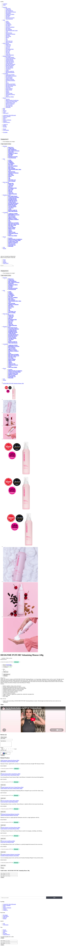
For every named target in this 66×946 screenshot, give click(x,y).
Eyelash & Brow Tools (10, 102)
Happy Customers (6, 116)
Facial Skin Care (9, 106)
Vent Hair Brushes (9, 67)
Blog (4, 108)
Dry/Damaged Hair (10, 49)
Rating (2, 747)
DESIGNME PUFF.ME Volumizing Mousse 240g (13, 383)
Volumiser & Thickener (10, 34)
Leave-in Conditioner (10, 27)
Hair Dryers (8, 8)
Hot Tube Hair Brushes (10, 64)
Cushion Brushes (9, 63)
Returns (4, 125)
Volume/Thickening (10, 54)
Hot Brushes (8, 13)
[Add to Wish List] (1, 786)
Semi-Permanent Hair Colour (12, 30)
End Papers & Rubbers (10, 80)
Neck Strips (8, 87)
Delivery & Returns (7, 119)
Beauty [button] (4, 98)
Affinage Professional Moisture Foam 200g (9, 815)
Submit (2, 944)
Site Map (5, 126)
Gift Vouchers (6, 130)
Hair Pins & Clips (9, 86)
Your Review (3, 741)
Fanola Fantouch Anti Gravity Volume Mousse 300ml (11, 788)
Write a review (9, 658)
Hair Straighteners (9, 10)
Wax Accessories (9, 104)
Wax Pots (8, 16)
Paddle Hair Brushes (10, 61)
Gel (6, 38)
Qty (4, 669)
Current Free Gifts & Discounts (9, 115)
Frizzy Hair (8, 50)
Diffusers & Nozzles (10, 79)
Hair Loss (8, 51)
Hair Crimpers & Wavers (11, 11)
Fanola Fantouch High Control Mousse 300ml (10, 775)
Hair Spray (8, 35)
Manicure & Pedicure (10, 103)
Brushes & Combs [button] (7, 56)
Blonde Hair (8, 44)
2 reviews (3, 658)
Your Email (3, 942)
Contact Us (5, 124)
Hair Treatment (9, 29)
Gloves (7, 82)
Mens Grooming (9, 42)
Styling (7, 21)
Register (4, 110)
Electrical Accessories (10, 17)
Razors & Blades (9, 88)
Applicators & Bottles (10, 74)
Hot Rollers (8, 15)
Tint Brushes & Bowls (10, 94)
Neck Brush (8, 68)
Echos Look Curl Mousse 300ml (7, 842)
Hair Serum (8, 28)
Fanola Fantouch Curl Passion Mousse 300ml (10, 828)
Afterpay (5, 121)
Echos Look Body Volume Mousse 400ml (9, 801)
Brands (4, 129)
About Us (5, 117)
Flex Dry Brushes (9, 66)
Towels (7, 95)
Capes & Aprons (9, 78)
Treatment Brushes (9, 59)
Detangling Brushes (10, 60)
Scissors (7, 91)
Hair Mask (8, 25)
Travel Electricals (9, 18)
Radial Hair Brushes (10, 65)
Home (4, 4)
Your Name (3, 738)
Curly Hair (8, 46)
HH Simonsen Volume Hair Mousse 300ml (9, 761)
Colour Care (8, 45)
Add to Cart (6, 671)
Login (4, 111)
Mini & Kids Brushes (10, 72)
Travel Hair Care (9, 41)
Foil (6, 81)
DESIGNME (9, 664)
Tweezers (8, 99)
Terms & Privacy (6, 122)
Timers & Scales (9, 93)
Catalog (6, 143)
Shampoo (8, 22)
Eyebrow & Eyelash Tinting (11, 101)
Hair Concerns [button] (6, 43)
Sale (4, 109)
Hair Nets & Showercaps (11, 85)
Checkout (5, 675)
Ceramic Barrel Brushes (10, 58)
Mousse (7, 37)
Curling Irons (8, 9)
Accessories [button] (5, 73)
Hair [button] (4, 20)
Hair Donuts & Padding (10, 84)
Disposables (8, 107)
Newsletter (5, 132)
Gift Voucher (5, 924)
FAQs (4, 118)
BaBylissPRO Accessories (11, 75)
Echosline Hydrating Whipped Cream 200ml (10, 855)
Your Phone (3, 943)
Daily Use (8, 48)
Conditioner (8, 23)
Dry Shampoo (8, 24)
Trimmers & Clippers (10, 14)
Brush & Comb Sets (10, 71)
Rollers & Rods (9, 89)
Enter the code (3, 750)
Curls (7, 31)
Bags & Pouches (9, 77)
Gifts (7, 39)
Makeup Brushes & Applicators (12, 100)
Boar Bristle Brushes (10, 57)
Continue (2, 755)
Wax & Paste (8, 36)
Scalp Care (8, 53)
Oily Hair (8, 52)
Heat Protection (9, 32)
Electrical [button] (5, 7)
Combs (7, 70)
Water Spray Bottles (10, 96)
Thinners (7, 92)
